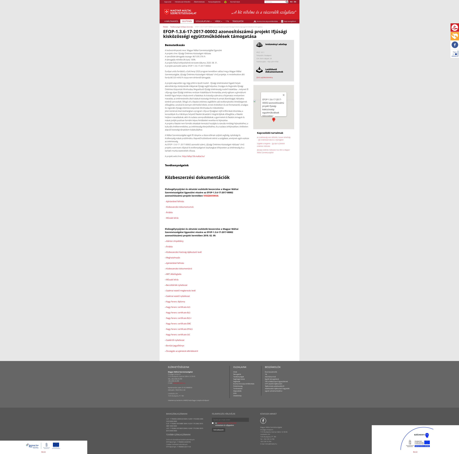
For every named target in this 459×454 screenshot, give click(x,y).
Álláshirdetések (199, 2)
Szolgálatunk (203, 21)
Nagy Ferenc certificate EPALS (179, 329)
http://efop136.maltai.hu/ (193, 156)
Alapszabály (237, 391)
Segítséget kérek (239, 379)
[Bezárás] (284, 95)
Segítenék (187, 21)
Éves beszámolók (271, 372)
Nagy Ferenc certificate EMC (178, 323)
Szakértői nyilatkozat (175, 340)
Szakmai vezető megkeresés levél (181, 290)
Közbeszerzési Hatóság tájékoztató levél (184, 252)
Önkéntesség (238, 386)
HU (291, 2)
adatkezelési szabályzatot (226, 423)
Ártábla (169, 212)
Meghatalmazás (173, 257)
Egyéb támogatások (272, 379)
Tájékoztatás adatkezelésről (274, 386)
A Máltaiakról (171, 21)
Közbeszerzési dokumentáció (179, 268)
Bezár (43, 452)
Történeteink (237, 388)
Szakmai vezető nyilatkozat (178, 296)
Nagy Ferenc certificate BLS (178, 312)
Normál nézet (235, 2)
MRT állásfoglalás (173, 274)
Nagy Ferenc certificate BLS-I (178, 318)
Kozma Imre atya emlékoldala (267, 21)
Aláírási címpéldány (174, 241)
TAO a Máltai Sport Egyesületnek (276, 381)
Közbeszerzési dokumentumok (180, 207)
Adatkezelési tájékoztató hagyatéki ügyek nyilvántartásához (277, 389)
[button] (273, 120)
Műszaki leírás (172, 218)
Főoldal (165, 27)
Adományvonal (270, 377)
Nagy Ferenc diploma (175, 301)
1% (266, 374)
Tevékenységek (238, 377)
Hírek (218, 21)
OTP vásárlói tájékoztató (273, 384)
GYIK (235, 393)
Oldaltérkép (237, 396)
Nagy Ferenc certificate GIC (178, 334)
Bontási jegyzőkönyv (175, 345)
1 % (227, 21)
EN (295, 2)
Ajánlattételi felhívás (175, 201)
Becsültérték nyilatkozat (176, 285)
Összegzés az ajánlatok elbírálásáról (182, 351)
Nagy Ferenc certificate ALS (178, 307)
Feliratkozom (218, 430)
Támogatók (238, 21)
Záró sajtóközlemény (264, 77)
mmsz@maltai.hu (179, 383)
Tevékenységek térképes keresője (181, 27)
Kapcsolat (167, 2)
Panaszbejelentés (214, 2)
